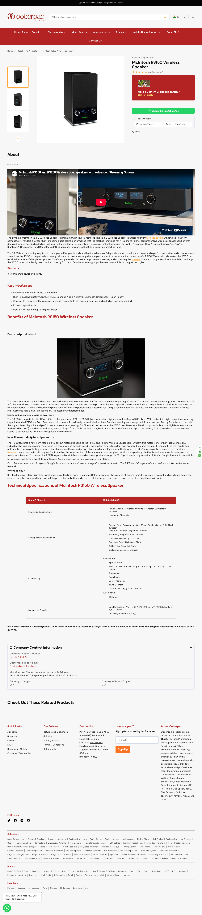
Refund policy (50, 749)
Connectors (39, 843)
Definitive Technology (86, 871)
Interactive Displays (110, 847)
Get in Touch (145, 94)
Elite (138, 871)
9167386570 (96, 742)
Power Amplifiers (73, 850)
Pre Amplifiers (110, 850)
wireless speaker (155, 237)
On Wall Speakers (15, 850)
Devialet (111, 871)
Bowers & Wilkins (51, 871)
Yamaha (126, 875)
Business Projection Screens (178, 839)
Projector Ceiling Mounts (18, 854)
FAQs (10, 744)
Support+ (12, 736)
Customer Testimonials (19, 753)
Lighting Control (129, 847)
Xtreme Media (113, 875)
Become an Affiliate (17, 749)
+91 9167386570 (147, 124)
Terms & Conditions (53, 744)
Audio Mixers (159, 847)
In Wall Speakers (70, 847)
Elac (131, 871)
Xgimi (101, 875)
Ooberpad (33, 875)
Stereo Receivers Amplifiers (134, 854)
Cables (10, 843)
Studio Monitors (14, 858)
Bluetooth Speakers (36, 839)
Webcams (121, 858)
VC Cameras (107, 858)
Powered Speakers (92, 850)
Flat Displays (75, 843)
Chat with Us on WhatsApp (165, 111)
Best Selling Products (27, 51)
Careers (11, 740)
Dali (64, 871)
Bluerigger (36, 871)
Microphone (145, 847)
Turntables (81, 858)
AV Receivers (128, 839)
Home (10, 51)
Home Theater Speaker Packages (21, 847)
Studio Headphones (179, 854)
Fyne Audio (157, 871)
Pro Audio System (149, 850)
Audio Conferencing (16, 839)
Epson (146, 871)
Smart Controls (100, 854)
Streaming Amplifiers (158, 854)
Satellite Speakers (82, 854)
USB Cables (94, 858)
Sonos (79, 875)
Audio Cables (96, 839)
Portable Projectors (54, 850)
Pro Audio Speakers (128, 850)
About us (12, 731)
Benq (26, 871)
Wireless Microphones (138, 858)
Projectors (56, 854)
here (102, 746)
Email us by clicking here (23, 666)
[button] (184, 17)
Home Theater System (49, 847)
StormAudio (90, 875)
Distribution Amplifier (57, 843)
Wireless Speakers (160, 858)
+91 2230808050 (177, 124)
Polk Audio (46, 875)
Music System (174, 847)
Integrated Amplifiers (89, 847)
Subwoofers (68, 858)
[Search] (165, 17)
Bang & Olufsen (14, 871)
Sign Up (123, 749)
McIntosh (12, 452)
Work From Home (179, 858)
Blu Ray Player (143, 839)
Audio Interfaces (112, 839)
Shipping (47, 736)
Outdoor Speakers (34, 850)
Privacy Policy (50, 740)
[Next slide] (18, 139)
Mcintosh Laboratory (16, 875)
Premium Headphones (133, 843)
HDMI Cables (114, 843)
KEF (174, 871)
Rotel (70, 875)
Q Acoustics (59, 875)
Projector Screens (40, 854)
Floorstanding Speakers (95, 843)
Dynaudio (122, 871)
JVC (167, 871)
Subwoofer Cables (51, 858)
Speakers (114, 854)
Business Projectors (78, 839)
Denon (102, 871)
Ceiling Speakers (24, 843)
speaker (136, 259)
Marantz (182, 871)
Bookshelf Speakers (57, 839)
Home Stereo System (155, 843)
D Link (71, 871)
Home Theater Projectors (179, 843)
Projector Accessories (170, 850)
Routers (67, 854)
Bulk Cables (158, 839)
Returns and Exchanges (55, 731)
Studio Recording (32, 858)
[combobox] (109, 17)
